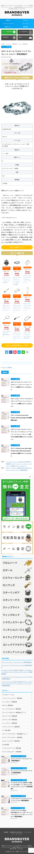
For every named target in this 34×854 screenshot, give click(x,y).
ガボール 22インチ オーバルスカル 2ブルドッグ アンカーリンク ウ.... (27, 307)
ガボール (25, 20)
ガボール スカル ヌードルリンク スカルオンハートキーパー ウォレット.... (27, 279)
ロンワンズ (25, 23)
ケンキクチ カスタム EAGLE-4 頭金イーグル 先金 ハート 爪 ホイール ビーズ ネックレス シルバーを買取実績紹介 (17, 672)
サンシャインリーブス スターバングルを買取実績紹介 (16, 666)
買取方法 (8, 20)
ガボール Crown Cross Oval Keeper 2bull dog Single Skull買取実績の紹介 (21, 417)
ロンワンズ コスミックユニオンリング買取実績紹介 (16, 662)
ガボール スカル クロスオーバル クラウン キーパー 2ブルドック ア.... (17, 308)
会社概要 (6, 832)
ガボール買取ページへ (17, 247)
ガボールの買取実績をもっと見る (17, 345)
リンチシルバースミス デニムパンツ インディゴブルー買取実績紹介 (16, 678)
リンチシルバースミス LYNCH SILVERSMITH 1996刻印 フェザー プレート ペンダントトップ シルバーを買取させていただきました (19, 464)
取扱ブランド (8, 26)
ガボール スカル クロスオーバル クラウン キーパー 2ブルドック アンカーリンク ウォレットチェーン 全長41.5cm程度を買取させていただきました (22, 434)
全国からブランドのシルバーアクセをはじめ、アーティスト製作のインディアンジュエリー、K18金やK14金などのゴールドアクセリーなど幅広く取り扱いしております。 (17, 847)
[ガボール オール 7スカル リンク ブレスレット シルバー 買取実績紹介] (19, 352)
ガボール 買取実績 (7, 367)
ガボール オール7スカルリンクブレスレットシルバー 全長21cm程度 (17, 281)
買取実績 (25, 26)
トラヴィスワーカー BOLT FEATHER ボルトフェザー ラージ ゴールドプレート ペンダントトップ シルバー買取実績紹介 (17, 683)
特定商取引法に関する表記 (16, 832)
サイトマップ (19, 834)
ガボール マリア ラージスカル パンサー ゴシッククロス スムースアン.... (17, 336)
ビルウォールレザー (8, 23)
